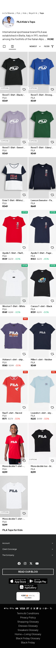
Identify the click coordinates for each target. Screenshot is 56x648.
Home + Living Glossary (28, 634)
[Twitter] (31, 563)
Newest (33, 46)
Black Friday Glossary (28, 638)
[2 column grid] (12, 46)
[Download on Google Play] (37, 581)
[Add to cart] (24, 89)
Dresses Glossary (28, 626)
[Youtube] (37, 563)
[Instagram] (25, 563)
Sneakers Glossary (28, 630)
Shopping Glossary (28, 622)
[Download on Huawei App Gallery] (28, 587)
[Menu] (38, 594)
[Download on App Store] (18, 581)
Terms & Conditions (28, 613)
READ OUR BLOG (28, 572)
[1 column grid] (4, 46)
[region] (14, 72)
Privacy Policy (28, 617)
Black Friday (28, 642)
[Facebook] (19, 563)
